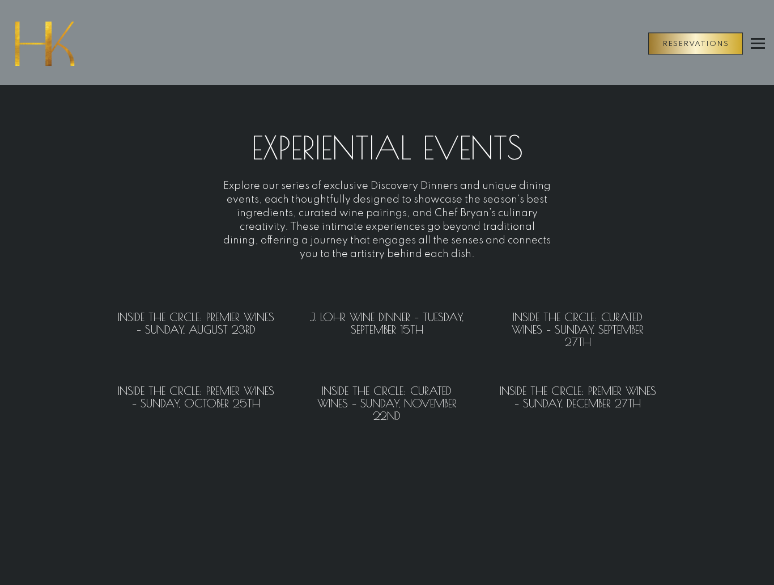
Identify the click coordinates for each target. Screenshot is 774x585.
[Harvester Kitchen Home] (70, 43)
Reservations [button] (695, 44)
